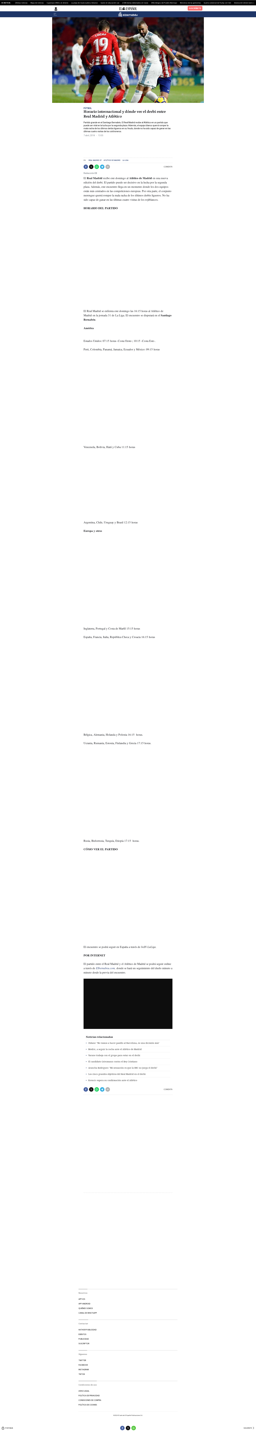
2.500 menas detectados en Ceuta (135, 3)
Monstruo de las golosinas (190, 3)
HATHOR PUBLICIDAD (88, 1329)
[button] (85, 166)
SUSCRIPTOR (84, 1343)
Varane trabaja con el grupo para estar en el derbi (114, 1055)
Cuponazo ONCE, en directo (57, 3)
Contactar (83, 1323)
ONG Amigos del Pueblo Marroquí (164, 3)
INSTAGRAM (84, 1369)
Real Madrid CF (95, 160)
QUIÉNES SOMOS (86, 1308)
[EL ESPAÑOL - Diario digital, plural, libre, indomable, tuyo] (128, 8)
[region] (106, 146)
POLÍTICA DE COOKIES (88, 1405)
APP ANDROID (84, 1303)
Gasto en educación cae (110, 3)
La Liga (125, 160)
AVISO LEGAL (84, 1391)
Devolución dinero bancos (244, 3)
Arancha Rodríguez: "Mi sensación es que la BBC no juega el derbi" (122, 1067)
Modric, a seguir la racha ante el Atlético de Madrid (115, 1049)
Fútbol (88, 108)
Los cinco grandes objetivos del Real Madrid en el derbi (117, 1074)
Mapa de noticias (37, 3)
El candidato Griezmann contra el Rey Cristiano (112, 1061)
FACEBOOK (83, 1365)
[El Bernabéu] (128, 14)
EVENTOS (82, 1334)
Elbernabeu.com (105, 968)
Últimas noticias (21, 3)
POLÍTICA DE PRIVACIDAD (89, 1395)
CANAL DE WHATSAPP (88, 1313)
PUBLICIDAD (84, 1339)
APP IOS (82, 1299)
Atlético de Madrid (112, 160)
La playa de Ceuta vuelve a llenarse (84, 3)
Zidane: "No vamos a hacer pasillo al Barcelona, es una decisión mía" (123, 1043)
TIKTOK (82, 1374)
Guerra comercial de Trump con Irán (217, 3)
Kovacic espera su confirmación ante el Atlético (112, 1080)
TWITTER (82, 1360)
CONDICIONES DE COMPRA (90, 1400)
